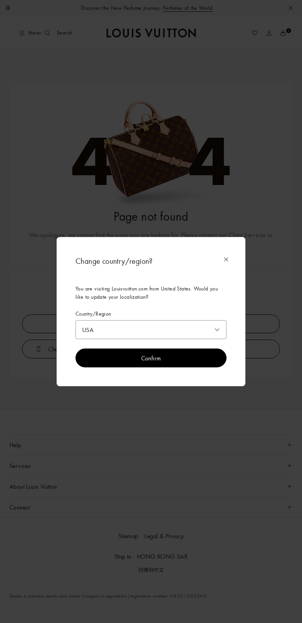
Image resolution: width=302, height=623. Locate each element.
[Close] (226, 259)
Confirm (151, 358)
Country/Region (93, 313)
